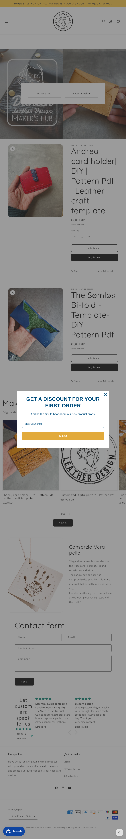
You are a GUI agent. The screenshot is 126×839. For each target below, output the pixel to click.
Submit (63, 436)
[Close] (105, 394)
